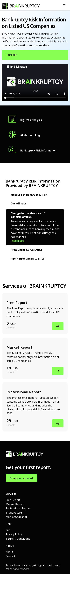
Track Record (14, 512)
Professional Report (18, 508)
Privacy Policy (14, 534)
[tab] (35, 195)
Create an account (21, 478)
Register (11, 55)
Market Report (15, 504)
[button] (64, 5)
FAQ (8, 530)
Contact (10, 556)
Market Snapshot (16, 517)
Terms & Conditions (18, 538)
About (9, 552)
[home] (20, 4)
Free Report (13, 500)
